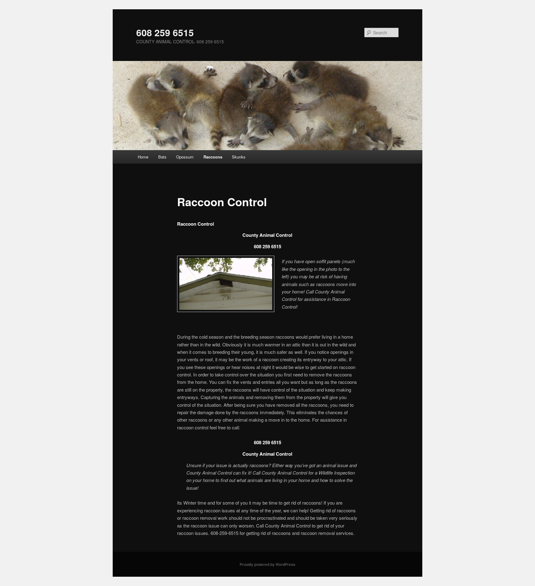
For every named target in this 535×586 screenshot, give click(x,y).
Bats (162, 157)
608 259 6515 (165, 32)
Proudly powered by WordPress (267, 564)
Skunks (239, 157)
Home (143, 157)
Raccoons (212, 157)
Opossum (185, 157)
